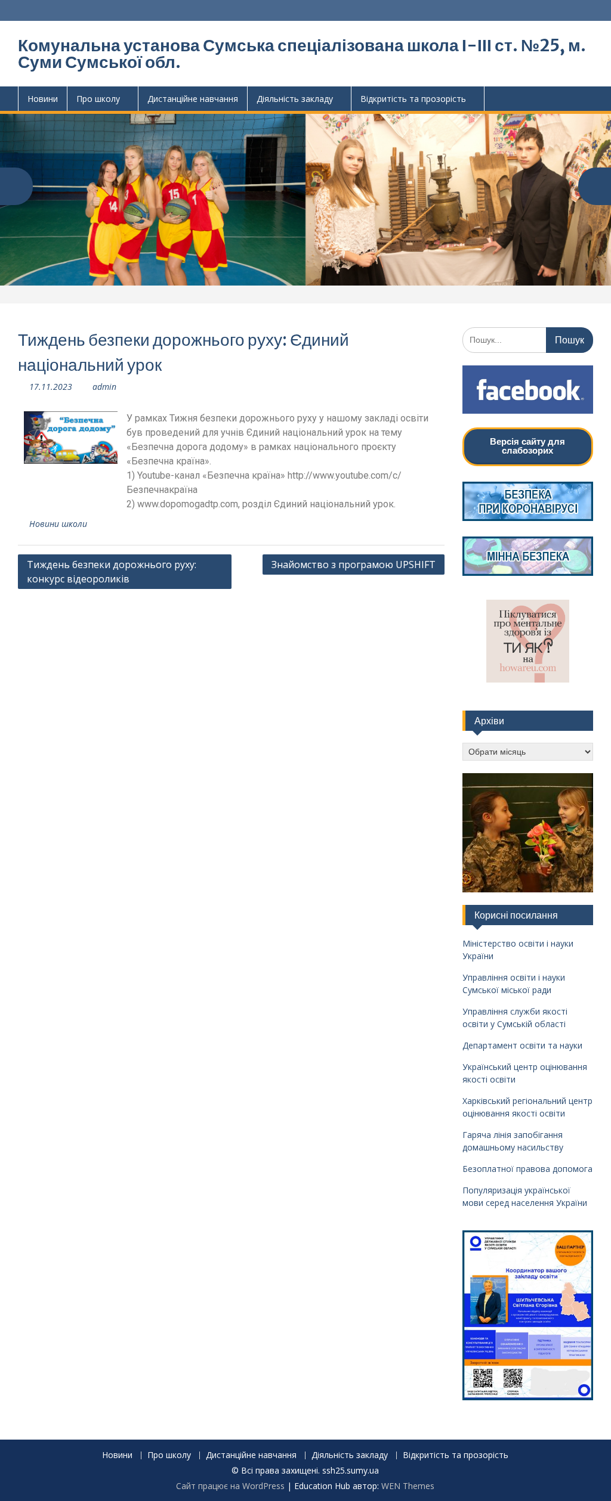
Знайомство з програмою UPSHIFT (353, 564)
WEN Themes (407, 1485)
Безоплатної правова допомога (527, 1168)
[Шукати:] (527, 339)
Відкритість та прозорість (413, 98)
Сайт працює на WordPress (230, 1485)
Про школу (98, 98)
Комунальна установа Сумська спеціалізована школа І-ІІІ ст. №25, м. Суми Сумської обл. (302, 54)
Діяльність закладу (295, 98)
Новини (42, 98)
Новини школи (58, 523)
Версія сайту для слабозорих (527, 445)
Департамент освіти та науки (522, 1045)
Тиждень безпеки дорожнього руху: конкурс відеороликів (111, 571)
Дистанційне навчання (192, 98)
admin (104, 386)
